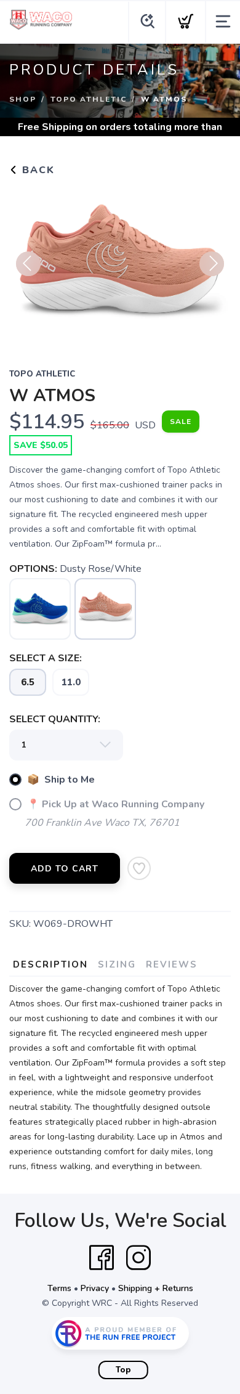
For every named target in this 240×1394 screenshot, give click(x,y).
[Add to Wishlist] (139, 868)
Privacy (95, 1288)
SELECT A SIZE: (45, 658)
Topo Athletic (88, 99)
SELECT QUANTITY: (54, 719)
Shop (22, 99)
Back (36, 170)
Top (123, 1370)
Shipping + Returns (155, 1288)
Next (211, 263)
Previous (28, 263)
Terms (59, 1288)
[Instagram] (138, 1257)
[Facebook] (101, 1257)
